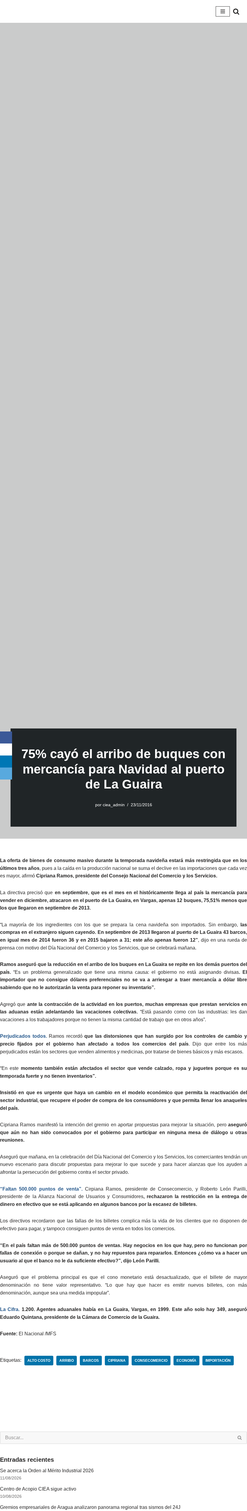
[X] (6, 749)
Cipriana (117, 1360)
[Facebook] (6, 737)
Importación (218, 1360)
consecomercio (151, 1360)
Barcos (91, 1360)
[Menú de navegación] (223, 11)
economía (186, 1360)
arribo (66, 1360)
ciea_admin (114, 804)
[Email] (6, 774)
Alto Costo (38, 1360)
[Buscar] (236, 11)
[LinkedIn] (6, 762)
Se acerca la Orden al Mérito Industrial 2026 (47, 1470)
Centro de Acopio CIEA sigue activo (38, 1488)
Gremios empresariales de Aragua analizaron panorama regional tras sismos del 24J (90, 1507)
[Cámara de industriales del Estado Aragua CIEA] (12, 11)
